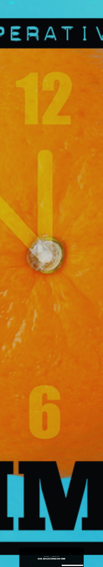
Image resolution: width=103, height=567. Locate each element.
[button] (56, 2)
